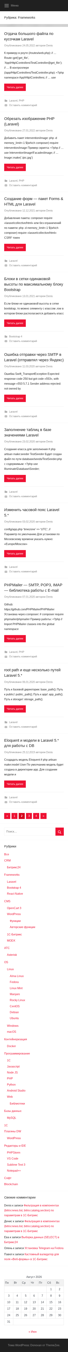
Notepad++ (14, 1170)
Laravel (13, 100)
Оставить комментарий (23, 105)
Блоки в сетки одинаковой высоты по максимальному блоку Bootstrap (33, 284)
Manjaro (15, 994)
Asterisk (12, 954)
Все (6, 854)
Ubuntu (14, 1018)
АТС (7, 947)
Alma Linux (17, 976)
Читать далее (15, 87)
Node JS (12, 1072)
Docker (11, 1046)
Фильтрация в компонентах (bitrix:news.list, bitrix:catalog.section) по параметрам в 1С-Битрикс (31, 1210)
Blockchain (11, 1184)
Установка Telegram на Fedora (44, 1248)
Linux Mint (16, 988)
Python (11, 1084)
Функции (15, 920)
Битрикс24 (14, 867)
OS (6, 962)
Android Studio (16, 1090)
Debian (14, 1012)
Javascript (13, 1066)
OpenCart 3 (14, 908)
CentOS (15, 1006)
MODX (11, 940)
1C (9, 1060)
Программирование (17, 1053)
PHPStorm (13, 1152)
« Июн (33, 1331)
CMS (7, 901)
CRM (7, 860)
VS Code (12, 1158)
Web (10, 1096)
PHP (21, 100)
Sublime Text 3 (16, 1164)
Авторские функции (22, 927)
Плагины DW (12, 1131)
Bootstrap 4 (15, 336)
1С (6, 1125)
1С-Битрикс (14, 934)
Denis (49, 45)
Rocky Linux (17, 1000)
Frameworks (12, 874)
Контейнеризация (15, 1039)
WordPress (14, 914)
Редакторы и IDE (15, 1145)
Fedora (14, 982)
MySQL (11, 1117)
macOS (11, 1031)
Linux (10, 969)
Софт (7, 1178)
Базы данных (12, 1110)
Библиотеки (17, 1103)
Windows (12, 1025)
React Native (15, 893)
